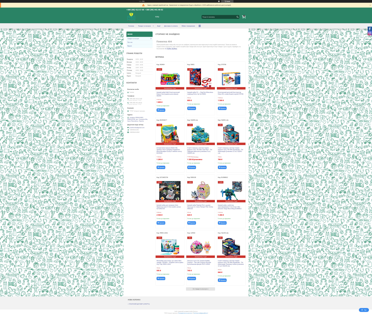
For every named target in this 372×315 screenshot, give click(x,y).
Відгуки (129, 46)
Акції (158, 26)
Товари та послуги (144, 26)
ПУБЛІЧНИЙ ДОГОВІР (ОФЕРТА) (139, 304)
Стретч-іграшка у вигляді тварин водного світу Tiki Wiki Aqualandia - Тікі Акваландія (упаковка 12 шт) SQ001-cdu (230, 150)
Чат (365, 310)
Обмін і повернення (188, 26)
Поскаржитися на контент (185, 313)
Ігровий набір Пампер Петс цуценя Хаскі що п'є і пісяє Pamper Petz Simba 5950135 (200, 206)
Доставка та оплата (171, 26)
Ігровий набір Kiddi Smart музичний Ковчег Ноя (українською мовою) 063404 (168, 94)
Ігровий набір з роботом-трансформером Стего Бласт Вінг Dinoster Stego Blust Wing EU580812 (230, 206)
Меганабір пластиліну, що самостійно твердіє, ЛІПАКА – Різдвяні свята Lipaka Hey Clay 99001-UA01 (170, 262)
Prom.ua (195, 311)
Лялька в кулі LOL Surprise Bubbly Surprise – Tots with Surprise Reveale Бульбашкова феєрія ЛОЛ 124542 (199, 262)
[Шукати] (237, 17)
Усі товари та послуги (200, 289)
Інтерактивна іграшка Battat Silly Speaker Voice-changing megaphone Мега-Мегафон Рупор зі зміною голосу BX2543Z (169, 150)
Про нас (130, 42)
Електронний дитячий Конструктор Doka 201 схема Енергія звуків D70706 (230, 93)
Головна (131, 26)
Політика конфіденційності (200, 313)
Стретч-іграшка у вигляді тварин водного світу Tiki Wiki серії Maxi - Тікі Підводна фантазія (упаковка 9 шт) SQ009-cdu (199, 150)
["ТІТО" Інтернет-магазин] (131, 17)
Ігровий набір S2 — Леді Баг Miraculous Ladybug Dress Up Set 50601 (200, 93)
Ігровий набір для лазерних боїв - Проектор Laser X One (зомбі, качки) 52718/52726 (169, 206)
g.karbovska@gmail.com (136, 127)
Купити (161, 110)
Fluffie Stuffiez (172, 49)
